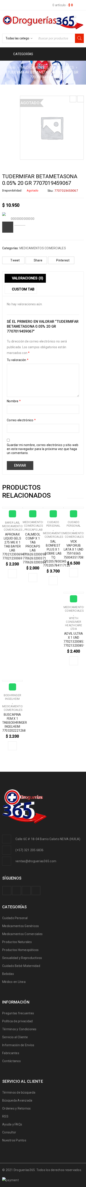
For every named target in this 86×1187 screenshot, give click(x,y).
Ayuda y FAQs (12, 1124)
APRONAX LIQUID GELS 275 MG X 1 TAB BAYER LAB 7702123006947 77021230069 (14, 546)
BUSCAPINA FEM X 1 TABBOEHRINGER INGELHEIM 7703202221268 (14, 722)
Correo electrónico (21, 420)
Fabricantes (10, 1053)
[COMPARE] (7, 227)
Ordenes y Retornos (16, 1108)
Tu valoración (17, 360)
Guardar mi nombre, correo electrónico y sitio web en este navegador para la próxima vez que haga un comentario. (42, 449)
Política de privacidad (17, 1021)
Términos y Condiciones (19, 1029)
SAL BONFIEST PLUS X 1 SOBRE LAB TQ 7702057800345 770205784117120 (56, 553)
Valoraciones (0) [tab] (27, 278)
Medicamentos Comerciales (22, 934)
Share (38, 260)
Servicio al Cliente (15, 1037)
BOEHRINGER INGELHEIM (12, 697)
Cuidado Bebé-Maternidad (21, 966)
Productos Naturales (17, 942)
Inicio (11, 67)
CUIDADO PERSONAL (53, 524)
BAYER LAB (12, 522)
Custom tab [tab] (22, 289)
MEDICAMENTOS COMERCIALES (47, 67)
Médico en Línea (14, 982)
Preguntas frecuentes (18, 1013)
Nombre (14, 401)
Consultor (9, 1132)
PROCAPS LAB (33, 529)
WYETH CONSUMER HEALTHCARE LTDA (73, 623)
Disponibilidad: (12, 190)
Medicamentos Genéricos (20, 926)
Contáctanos (11, 1061)
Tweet (15, 260)
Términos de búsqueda (18, 1092)
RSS (5, 1116)
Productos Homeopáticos (20, 950)
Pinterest (62, 260)
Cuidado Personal (15, 918)
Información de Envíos (18, 1045)
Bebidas (8, 974)
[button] (12, 573)
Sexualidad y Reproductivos (22, 958)
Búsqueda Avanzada (17, 1100)
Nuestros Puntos (14, 1140)
